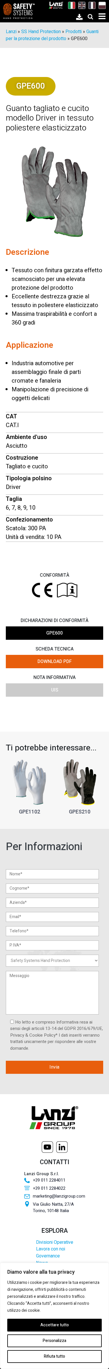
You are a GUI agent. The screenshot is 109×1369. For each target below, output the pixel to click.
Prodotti (73, 31)
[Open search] (90, 16)
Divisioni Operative (54, 1242)
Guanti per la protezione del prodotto (52, 35)
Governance (48, 1256)
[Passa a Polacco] (101, 5)
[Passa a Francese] (90, 5)
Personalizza (54, 1341)
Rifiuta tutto (54, 1356)
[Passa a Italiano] (70, 5)
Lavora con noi (50, 1249)
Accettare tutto (54, 1325)
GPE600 (54, 633)
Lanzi (11, 31)
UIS (54, 690)
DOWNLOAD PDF (54, 661)
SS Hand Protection (41, 31)
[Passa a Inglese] (80, 5)
